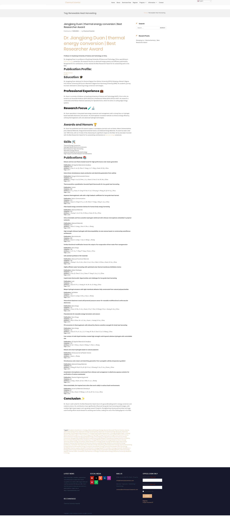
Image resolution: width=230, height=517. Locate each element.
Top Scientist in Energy (91, 451)
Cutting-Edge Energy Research (100, 435)
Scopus (66, 74)
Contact (161, 2)
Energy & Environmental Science (112, 436)
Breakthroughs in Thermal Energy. (79, 435)
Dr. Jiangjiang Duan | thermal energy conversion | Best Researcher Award (94, 43)
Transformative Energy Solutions (109, 451)
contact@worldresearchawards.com (127, 489)
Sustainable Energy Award (92, 449)
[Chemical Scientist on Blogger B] (100, 478)
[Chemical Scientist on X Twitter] (96, 478)
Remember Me (148, 491)
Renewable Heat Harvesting (118, 446)
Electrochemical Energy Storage (73, 436)
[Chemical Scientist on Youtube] (92, 478)
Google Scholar (68, 73)
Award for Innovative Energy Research (109, 431)
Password (149, 484)
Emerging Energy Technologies (92, 436)
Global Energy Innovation (77, 441)
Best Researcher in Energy (107, 433)
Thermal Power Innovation (76, 451)
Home (113, 2)
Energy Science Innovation (122, 438)
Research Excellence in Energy (89, 448)
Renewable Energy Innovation (83, 446)
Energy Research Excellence (104, 438)
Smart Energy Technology (76, 449)
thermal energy (68, 61)
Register (135, 2)
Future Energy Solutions (110, 440)
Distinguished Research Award (119, 435)
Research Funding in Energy (107, 448)
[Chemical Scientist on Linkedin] (105, 478)
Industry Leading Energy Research (102, 443)
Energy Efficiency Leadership (87, 438)
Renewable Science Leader (72, 448)
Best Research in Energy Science (89, 433)
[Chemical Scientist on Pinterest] (92, 482)
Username (149, 477)
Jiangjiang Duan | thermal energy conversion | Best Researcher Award (93, 25)
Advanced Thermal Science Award (118, 430)
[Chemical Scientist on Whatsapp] (96, 482)
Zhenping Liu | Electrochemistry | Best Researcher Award (148, 41)
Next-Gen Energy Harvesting (95, 445)
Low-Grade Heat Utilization (79, 445)
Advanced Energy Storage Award (98, 430)
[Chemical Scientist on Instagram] (109, 478)
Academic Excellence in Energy (78, 430)
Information (151, 2)
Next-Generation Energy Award (114, 445)
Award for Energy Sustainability (88, 431)
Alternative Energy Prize (71, 431)
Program (142, 2)
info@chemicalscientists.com (125, 480)
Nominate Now (126, 2)
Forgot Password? (148, 502)
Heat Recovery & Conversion (82, 443)
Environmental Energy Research (73, 440)
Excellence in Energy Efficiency (93, 440)
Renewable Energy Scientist (101, 446)
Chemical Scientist (72, 2)
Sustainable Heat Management (110, 449)
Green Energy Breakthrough (110, 441)
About (118, 2)
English (201, 1)
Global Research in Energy (93, 441)
